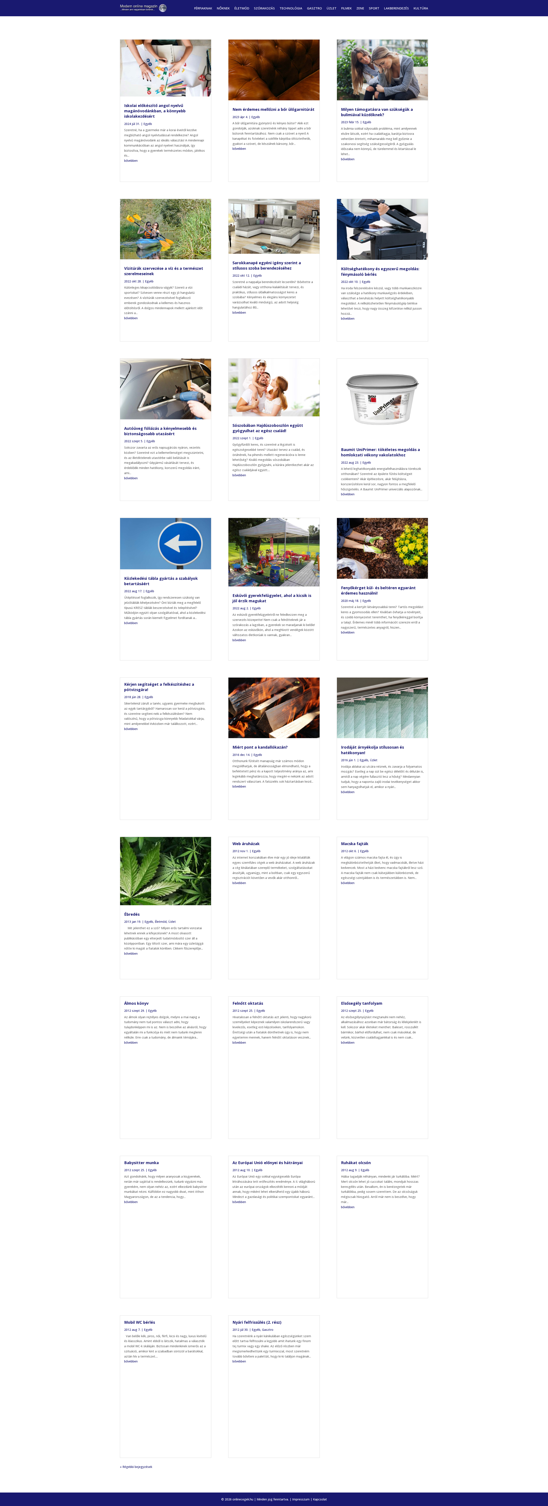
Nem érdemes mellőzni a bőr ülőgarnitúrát (273, 109)
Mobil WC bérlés (139, 1322)
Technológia (291, 8)
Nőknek (223, 8)
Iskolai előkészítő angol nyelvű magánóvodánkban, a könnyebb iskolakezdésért (155, 111)
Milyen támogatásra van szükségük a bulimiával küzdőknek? (377, 112)
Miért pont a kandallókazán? (260, 747)
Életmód (241, 8)
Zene (360, 8)
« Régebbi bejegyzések (136, 1467)
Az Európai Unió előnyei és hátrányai (267, 1162)
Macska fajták (354, 843)
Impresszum (301, 1499)
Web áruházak (246, 843)
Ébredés (132, 914)
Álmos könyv (136, 1003)
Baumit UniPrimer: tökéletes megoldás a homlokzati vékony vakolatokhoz (380, 452)
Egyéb (147, 124)
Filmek (346, 8)
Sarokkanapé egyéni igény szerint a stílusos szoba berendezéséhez (266, 265)
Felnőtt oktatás (247, 1003)
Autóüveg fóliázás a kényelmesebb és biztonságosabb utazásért (160, 431)
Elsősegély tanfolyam (361, 1003)
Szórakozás (264, 8)
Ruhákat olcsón (356, 1162)
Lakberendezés (396, 8)
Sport (374, 8)
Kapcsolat (320, 1499)
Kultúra (421, 8)
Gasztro (314, 8)
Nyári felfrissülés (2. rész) (256, 1322)
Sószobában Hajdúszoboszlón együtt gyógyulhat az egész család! (267, 428)
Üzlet (332, 8)
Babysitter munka (141, 1162)
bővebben (131, 161)
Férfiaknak (203, 8)
